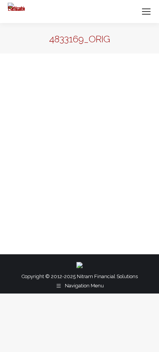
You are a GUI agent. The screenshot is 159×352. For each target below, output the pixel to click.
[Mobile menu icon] (146, 12)
